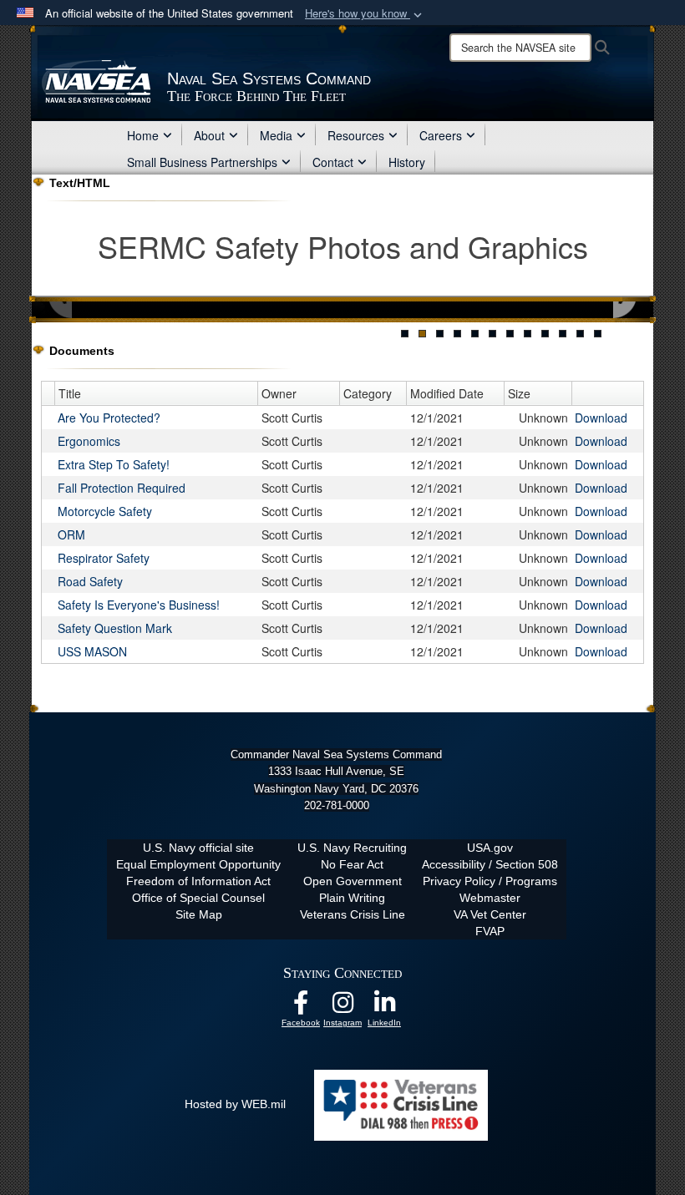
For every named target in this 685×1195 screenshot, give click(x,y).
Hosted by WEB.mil (235, 1104)
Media (276, 135)
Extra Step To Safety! (114, 464)
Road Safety (90, 581)
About (209, 135)
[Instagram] (342, 1007)
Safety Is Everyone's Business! (139, 604)
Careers (440, 135)
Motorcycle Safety (105, 511)
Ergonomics (89, 441)
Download (601, 417)
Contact (332, 162)
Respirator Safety (104, 557)
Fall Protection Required (121, 487)
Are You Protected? (109, 417)
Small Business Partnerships (202, 162)
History (406, 162)
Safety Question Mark (115, 628)
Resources (355, 135)
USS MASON (92, 651)
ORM (71, 534)
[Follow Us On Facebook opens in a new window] (301, 1007)
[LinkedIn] (384, 1007)
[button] (365, 14)
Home (143, 135)
